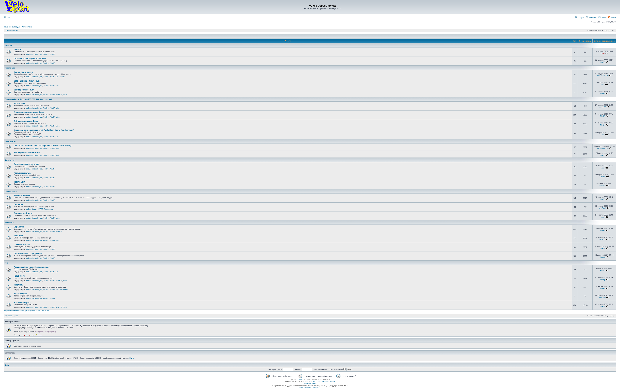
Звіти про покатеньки (24, 90)
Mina (57, 77)
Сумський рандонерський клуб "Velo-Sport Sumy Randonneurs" (44, 130)
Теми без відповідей (12, 27)
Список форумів (11, 30)
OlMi (602, 53)
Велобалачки (11, 191)
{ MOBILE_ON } (310, 383)
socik (62, 77)
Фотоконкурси (20, 294)
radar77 (602, 107)
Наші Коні (18, 236)
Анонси (17, 49)
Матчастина (19, 103)
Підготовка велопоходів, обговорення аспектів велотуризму (43, 145)
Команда (45, 310)
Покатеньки (10, 68)
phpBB (301, 380)
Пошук (603, 18)
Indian (28, 54)
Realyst (46, 54)
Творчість (18, 285)
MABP (52, 54)
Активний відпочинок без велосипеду (32, 267)
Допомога (592, 18)
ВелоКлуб (18, 204)
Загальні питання (22, 195)
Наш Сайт (9, 45)
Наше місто (19, 276)
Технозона (9, 223)
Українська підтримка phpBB (324, 381)
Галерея (580, 18)
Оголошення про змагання (26, 164)
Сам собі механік (22, 244)
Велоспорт (10, 160)
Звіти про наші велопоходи (27, 152)
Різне (7, 263)
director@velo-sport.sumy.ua (310, 387)
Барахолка (19, 227)
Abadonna (64, 289)
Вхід (8, 18)
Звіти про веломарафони (26, 121)
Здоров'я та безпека (23, 213)
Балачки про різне (22, 302)
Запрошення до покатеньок (27, 81)
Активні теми (27, 27)
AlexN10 (59, 94)
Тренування (19, 182)
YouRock (602, 208)
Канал (613, 18)
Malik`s (602, 177)
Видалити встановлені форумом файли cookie (22, 310)
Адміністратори (28, 335)
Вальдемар (48, 209)
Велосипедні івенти (23, 72)
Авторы (39, 335)
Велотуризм (10, 141)
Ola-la (131, 358)
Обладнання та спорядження (28, 253)
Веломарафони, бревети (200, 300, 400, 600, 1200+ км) (28, 99)
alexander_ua (36, 54)
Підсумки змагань (22, 173)
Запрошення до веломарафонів (29, 112)
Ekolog (602, 280)
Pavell (602, 257)
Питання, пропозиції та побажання (30, 58)
